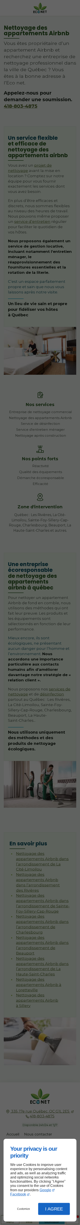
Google (45, 1190)
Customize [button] (23, 1208)
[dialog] (40, 1180)
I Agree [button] (54, 1208)
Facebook (18, 1194)
